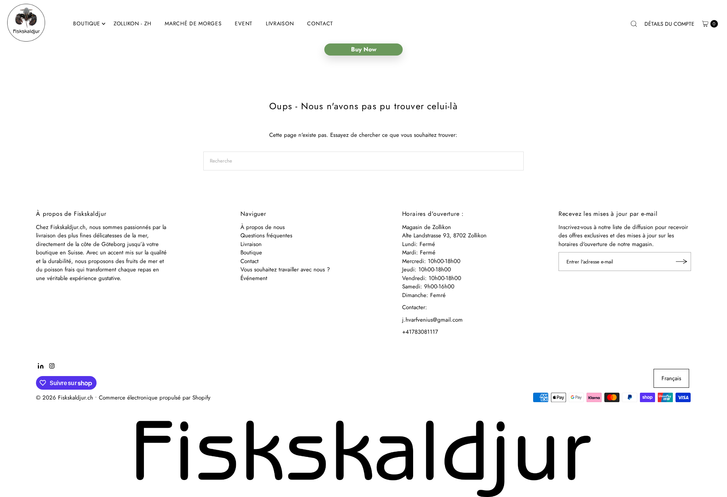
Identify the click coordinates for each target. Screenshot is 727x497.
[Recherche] (634, 23)
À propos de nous (262, 227)
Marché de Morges (193, 23)
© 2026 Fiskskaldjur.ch (64, 397)
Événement (253, 278)
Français (671, 378)
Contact (320, 23)
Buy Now (363, 49)
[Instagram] (52, 366)
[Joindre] (681, 261)
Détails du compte (669, 24)
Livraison (280, 23)
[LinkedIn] (41, 366)
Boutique (86, 23)
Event (244, 23)
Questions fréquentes (266, 235)
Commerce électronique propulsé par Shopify (155, 397)
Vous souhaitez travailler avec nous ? (285, 269)
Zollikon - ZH (132, 23)
